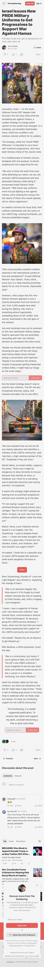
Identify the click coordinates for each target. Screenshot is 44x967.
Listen (38, 47)
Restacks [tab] (18, 776)
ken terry (11, 811)
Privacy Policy (30, 945)
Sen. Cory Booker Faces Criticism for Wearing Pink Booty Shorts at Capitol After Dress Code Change (15, 872)
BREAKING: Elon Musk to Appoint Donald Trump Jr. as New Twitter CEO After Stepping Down (15, 851)
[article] (22, 856)
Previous (9, 758)
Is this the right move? (11, 857)
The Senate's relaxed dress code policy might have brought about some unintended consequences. (16, 880)
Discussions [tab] (20, 841)
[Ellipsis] (41, 799)
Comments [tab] (7, 776)
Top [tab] (4, 841)
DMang (10, 799)
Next (36, 758)
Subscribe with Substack (23, 935)
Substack (10, 962)
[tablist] (12, 775)
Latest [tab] (11, 841)
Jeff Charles (13, 46)
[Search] (39, 841)
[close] (37, 885)
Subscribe (30, 3)
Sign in (39, 3)
